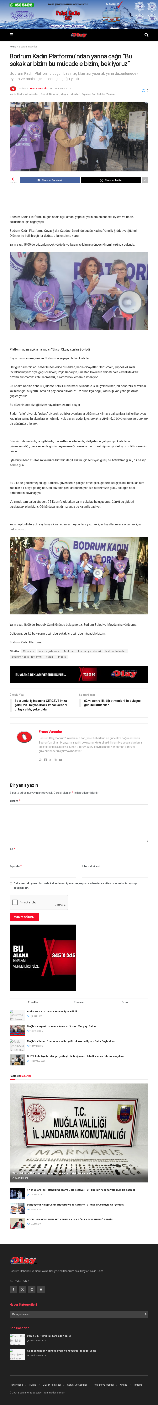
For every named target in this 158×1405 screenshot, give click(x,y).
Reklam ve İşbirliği (104, 1384)
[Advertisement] (80, 198)
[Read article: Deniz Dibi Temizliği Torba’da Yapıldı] (17, 1339)
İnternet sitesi (91, 866)
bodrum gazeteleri (89, 651)
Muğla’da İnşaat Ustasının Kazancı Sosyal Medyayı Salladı (62, 1026)
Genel (44, 94)
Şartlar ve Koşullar (77, 1384)
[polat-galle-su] (79, 14)
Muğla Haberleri (71, 94)
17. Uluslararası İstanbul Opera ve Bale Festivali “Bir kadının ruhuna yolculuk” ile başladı (81, 1189)
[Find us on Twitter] (22, 1289)
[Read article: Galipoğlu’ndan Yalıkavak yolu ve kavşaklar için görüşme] (17, 1354)
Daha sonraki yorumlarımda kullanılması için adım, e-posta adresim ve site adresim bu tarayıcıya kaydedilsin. (75, 885)
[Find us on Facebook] (13, 1289)
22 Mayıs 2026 (35, 1195)
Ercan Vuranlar (39, 88)
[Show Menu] (11, 35)
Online (123, 1384)
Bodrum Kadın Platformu (27, 657)
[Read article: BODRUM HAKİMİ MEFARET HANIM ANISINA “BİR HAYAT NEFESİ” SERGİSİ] (17, 1223)
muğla (62, 657)
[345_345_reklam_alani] (43, 957)
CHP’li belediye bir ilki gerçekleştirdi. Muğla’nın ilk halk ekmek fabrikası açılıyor (76, 1056)
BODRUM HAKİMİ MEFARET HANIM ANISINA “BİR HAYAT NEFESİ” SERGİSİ (70, 1219)
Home (13, 46)
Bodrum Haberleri (28, 46)
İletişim (138, 1384)
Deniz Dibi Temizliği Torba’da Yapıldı (49, 1335)
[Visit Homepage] (79, 35)
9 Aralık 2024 (21, 1178)
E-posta (16, 866)
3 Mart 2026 (35, 1224)
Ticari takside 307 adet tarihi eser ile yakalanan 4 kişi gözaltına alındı (54, 1173)
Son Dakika (98, 94)
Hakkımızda (16, 1384)
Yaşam (110, 94)
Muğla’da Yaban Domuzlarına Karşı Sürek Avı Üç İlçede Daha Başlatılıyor (71, 1041)
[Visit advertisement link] (79, 674)
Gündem (54, 94)
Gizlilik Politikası (52, 1384)
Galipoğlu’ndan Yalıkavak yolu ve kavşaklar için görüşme (61, 1350)
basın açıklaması (49, 651)
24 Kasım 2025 (63, 88)
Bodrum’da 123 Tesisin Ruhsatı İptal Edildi (52, 1011)
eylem (50, 657)
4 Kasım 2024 (35, 1209)
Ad (13, 849)
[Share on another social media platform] (145, 180)
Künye (32, 1384)
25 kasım (28, 651)
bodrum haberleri (115, 651)
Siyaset (86, 94)
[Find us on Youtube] (41, 1289)
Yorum (15, 801)
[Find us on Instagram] (31, 1289)
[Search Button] (146, 35)
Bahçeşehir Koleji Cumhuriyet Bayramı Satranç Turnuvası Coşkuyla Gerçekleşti (75, 1204)
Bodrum (69, 651)
